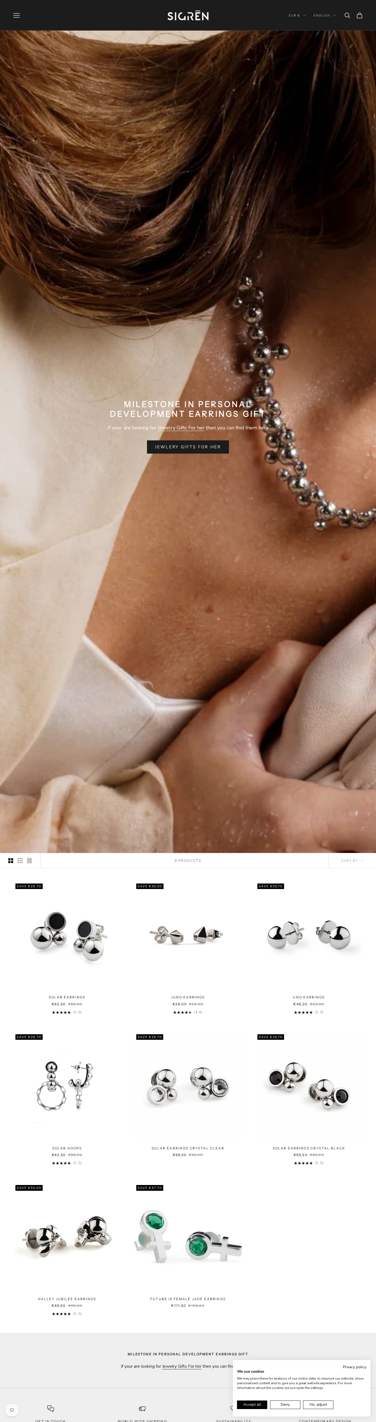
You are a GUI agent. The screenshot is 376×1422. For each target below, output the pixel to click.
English (322, 15)
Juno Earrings (188, 997)
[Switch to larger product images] (10, 860)
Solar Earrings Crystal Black (309, 1148)
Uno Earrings (309, 997)
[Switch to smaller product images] (20, 860)
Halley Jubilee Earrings (67, 1299)
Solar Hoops (67, 1148)
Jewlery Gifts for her (188, 447)
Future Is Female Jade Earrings (188, 1299)
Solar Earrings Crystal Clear (188, 1148)
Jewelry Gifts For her (181, 427)
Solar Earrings (67, 997)
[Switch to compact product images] (29, 860)
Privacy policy (354, 1367)
